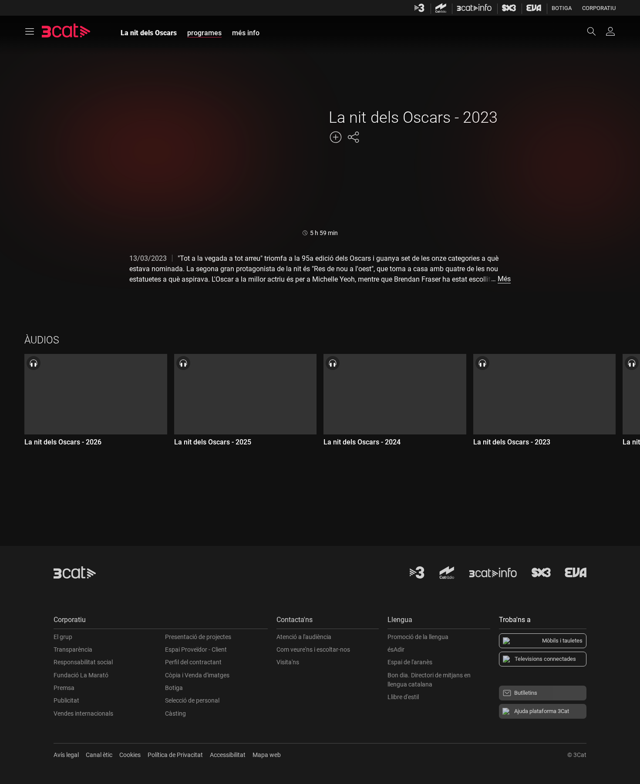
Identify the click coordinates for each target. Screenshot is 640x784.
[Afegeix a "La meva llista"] (336, 137)
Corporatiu (599, 8)
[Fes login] (610, 31)
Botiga (562, 8)
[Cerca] (595, 31)
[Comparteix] (353, 137)
